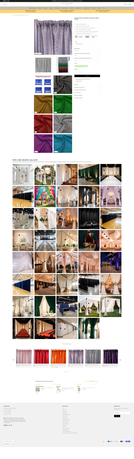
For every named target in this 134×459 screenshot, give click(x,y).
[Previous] (14, 360)
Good (78, 386)
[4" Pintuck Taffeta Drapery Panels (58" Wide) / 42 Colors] (58, 356)
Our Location (65, 412)
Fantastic (58, 386)
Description (76, 84)
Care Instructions (77, 92)
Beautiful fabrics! (39, 386)
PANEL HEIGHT (77, 48)
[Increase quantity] (81, 71)
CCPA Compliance (66, 429)
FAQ (63, 408)
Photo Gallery (65, 411)
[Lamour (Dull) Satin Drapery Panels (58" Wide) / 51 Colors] (24, 356)
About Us (64, 409)
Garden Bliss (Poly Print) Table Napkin (78, 393)
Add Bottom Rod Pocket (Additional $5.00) (82, 53)
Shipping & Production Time (79, 87)
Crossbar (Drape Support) (58, 392)
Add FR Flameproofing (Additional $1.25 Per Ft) (82, 58)
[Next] (120, 360)
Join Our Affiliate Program (67, 431)
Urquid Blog (64, 425)
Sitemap (64, 426)
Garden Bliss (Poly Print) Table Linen (37, 393)
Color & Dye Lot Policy (78, 97)
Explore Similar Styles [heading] (67, 343)
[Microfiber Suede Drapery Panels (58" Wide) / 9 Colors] (41, 356)
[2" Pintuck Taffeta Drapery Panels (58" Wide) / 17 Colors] (75, 356)
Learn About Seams (66, 420)
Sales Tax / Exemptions (66, 428)
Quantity (75, 69)
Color (76, 41)
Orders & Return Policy (66, 414)
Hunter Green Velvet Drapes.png (89, 174)
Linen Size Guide (65, 422)
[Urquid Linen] (67, 4)
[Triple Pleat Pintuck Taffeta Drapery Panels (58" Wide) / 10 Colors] (110, 356)
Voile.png (89, 262)
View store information (78, 81)
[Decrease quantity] (75, 71)
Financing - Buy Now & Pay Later (80, 89)
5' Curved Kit (45, 174)
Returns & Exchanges (78, 95)
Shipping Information (66, 419)
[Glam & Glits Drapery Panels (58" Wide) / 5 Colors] (93, 356)
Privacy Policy (65, 417)
